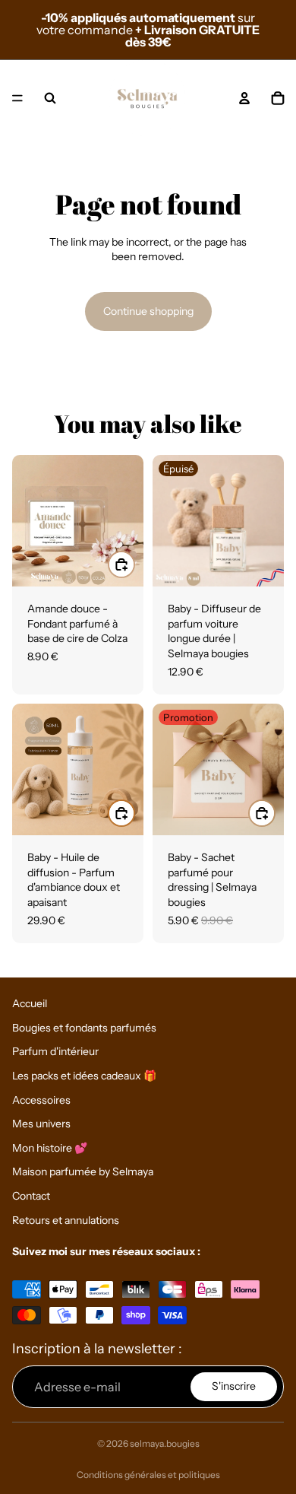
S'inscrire (234, 1386)
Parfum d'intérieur (55, 1051)
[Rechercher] (50, 98)
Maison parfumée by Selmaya (82, 1171)
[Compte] (244, 98)
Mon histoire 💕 (49, 1148)
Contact (31, 1196)
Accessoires (41, 1099)
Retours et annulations (65, 1219)
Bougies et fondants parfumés (84, 1028)
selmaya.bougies (165, 1443)
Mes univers (41, 1123)
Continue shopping (148, 311)
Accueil (29, 1003)
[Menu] (17, 98)
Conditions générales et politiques (148, 1474)
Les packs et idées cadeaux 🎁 (84, 1075)
